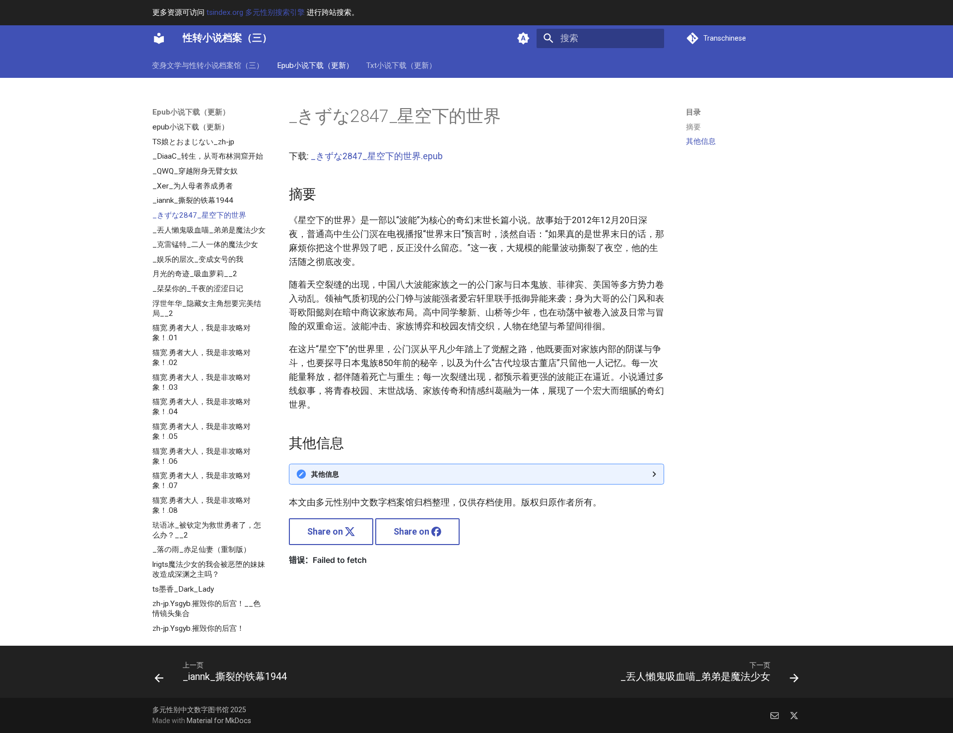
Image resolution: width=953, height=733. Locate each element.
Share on (326, 532)
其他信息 (325, 474)
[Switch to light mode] (524, 38)
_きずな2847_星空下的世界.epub (377, 156)
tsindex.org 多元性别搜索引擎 (255, 12)
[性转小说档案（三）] (159, 38)
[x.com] (794, 715)
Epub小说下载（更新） (315, 65)
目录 (693, 112)
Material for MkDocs (219, 721)
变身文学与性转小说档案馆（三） (208, 65)
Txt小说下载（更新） (401, 65)
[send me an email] (774, 715)
